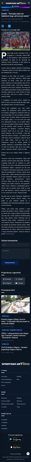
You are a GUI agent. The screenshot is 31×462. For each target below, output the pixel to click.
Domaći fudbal (5, 401)
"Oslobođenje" (9, 234)
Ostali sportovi (21, 404)
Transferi (4, 407)
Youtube (3, 425)
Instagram (4, 428)
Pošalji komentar (10, 262)
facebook (8, 279)
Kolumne (19, 401)
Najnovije (4, 398)
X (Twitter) (4, 422)
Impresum (4, 376)
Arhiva (3, 385)
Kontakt (19, 376)
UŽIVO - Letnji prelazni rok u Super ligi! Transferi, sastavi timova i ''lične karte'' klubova (15, 335)
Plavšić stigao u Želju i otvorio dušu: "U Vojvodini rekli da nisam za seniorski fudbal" (15, 321)
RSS (18, 379)
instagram (8, 283)
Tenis (18, 407)
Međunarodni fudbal (7, 404)
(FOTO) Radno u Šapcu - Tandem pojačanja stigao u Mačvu (14, 348)
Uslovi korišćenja (6, 379)
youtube (20, 283)
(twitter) (20, 279)
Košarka (19, 398)
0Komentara (25, 21)
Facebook (4, 419)
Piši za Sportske (6, 382)
